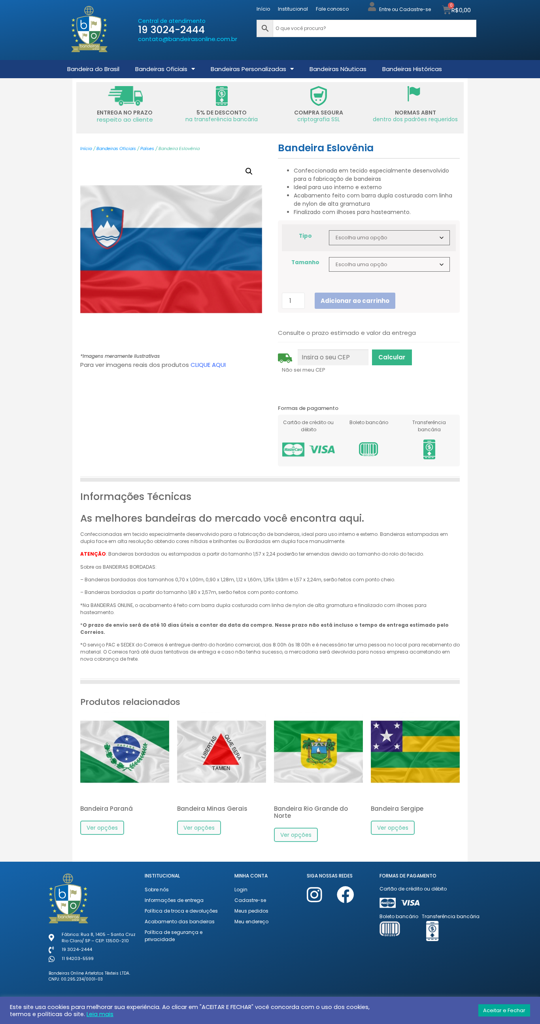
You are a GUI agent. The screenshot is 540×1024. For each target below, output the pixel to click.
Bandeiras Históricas (412, 69)
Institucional (293, 9)
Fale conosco (332, 9)
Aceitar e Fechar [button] (504, 1010)
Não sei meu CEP (303, 370)
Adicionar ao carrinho (355, 301)
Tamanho (305, 262)
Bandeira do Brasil (93, 69)
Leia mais (100, 1014)
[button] (249, 171)
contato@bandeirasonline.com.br (187, 39)
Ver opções (102, 828)
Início (263, 9)
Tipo (305, 236)
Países (147, 148)
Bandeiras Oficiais (161, 69)
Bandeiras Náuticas (338, 69)
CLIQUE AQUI (208, 365)
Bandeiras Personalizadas (248, 69)
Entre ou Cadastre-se (405, 9)
